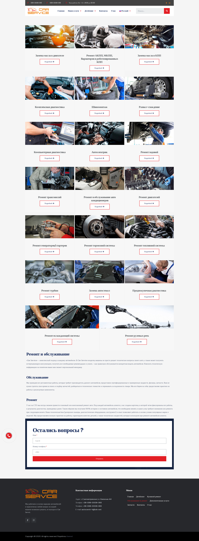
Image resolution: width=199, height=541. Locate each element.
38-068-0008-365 (93, 506)
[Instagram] (170, 3)
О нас (113, 11)
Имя (34, 435)
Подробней (49, 62)
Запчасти (131, 505)
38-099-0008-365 (93, 502)
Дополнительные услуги (159, 501)
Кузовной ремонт (154, 496)
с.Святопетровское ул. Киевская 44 (96, 499)
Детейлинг (89, 11)
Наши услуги (73, 11)
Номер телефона (39, 446)
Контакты (103, 11)
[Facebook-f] (166, 3)
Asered (69, 536)
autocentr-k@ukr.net (91, 509)
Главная (61, 11)
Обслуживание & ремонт (137, 501)
